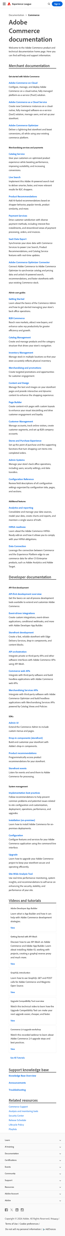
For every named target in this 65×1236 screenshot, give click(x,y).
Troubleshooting (17, 1089)
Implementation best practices (24, 792)
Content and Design (19, 382)
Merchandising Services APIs (23, 690)
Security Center (16, 1115)
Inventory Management (21, 352)
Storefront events (17, 768)
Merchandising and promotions (25, 367)
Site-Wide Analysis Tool (21, 873)
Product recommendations (22, 753)
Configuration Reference (21, 479)
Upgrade (13, 854)
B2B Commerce (17, 318)
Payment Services (18, 215)
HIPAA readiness (17, 526)
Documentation (16, 15)
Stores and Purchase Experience (25, 440)
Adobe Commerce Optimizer (23, 125)
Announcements (17, 1082)
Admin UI (13, 722)
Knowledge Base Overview (22, 1075)
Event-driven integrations (22, 613)
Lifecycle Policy (16, 1124)
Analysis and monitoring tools (23, 1111)
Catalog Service (17, 153)
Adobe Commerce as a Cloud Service (28, 102)
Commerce (33, 15)
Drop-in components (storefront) (26, 737)
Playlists (13, 1129)
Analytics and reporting (21, 507)
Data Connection (17, 546)
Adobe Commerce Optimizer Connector (29, 262)
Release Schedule (17, 1120)
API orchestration (18, 651)
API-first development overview (25, 593)
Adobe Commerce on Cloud (23, 82)
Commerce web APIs (19, 670)
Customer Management (21, 421)
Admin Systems (17, 459)
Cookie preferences (29, 1223)
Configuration (16, 835)
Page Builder (15, 402)
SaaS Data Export (17, 238)
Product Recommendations (23, 196)
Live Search (15, 177)
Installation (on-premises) (22, 820)
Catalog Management (20, 337)
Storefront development (21, 632)
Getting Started (16, 298)
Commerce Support (18, 1106)
